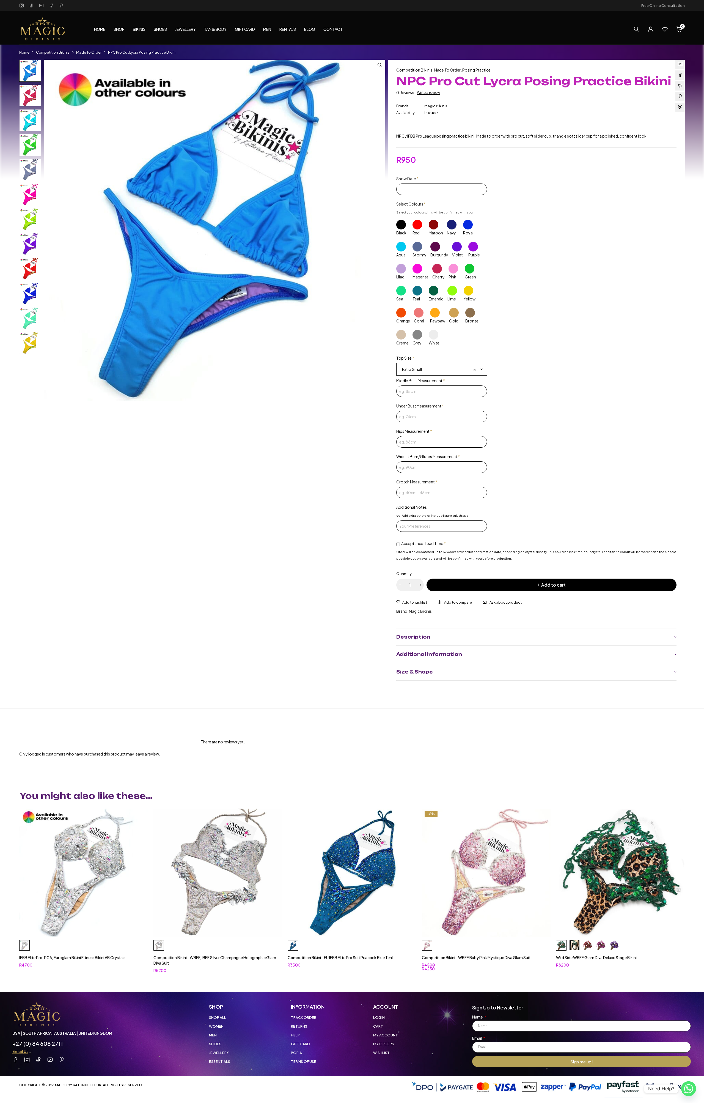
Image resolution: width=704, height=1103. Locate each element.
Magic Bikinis (435, 106)
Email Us (20, 1051)
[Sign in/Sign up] (650, 29)
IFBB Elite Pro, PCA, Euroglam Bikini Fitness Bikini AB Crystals (72, 957)
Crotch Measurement (416, 481)
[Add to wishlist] (411, 602)
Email (477, 1038)
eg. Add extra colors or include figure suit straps (432, 515)
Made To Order (88, 52)
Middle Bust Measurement (420, 380)
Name (477, 1016)
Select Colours (411, 203)
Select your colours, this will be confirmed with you (434, 212)
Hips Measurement (414, 431)
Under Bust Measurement (420, 405)
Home (24, 52)
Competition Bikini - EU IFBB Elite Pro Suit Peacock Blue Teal (340, 957)
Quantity (404, 573)
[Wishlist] (664, 29)
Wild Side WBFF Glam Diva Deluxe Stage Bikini (596, 957)
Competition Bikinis (53, 52)
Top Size (405, 357)
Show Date (407, 178)
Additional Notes (411, 507)
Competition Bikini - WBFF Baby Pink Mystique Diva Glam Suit (476, 957)
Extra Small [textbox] (439, 369)
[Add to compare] (455, 602)
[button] (379, 65)
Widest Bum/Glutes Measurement (428, 456)
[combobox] (441, 369)
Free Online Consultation (663, 5)
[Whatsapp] (688, 1088)
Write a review (428, 92)
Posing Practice (476, 70)
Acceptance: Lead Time (423, 543)
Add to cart (553, 585)
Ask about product (506, 602)
